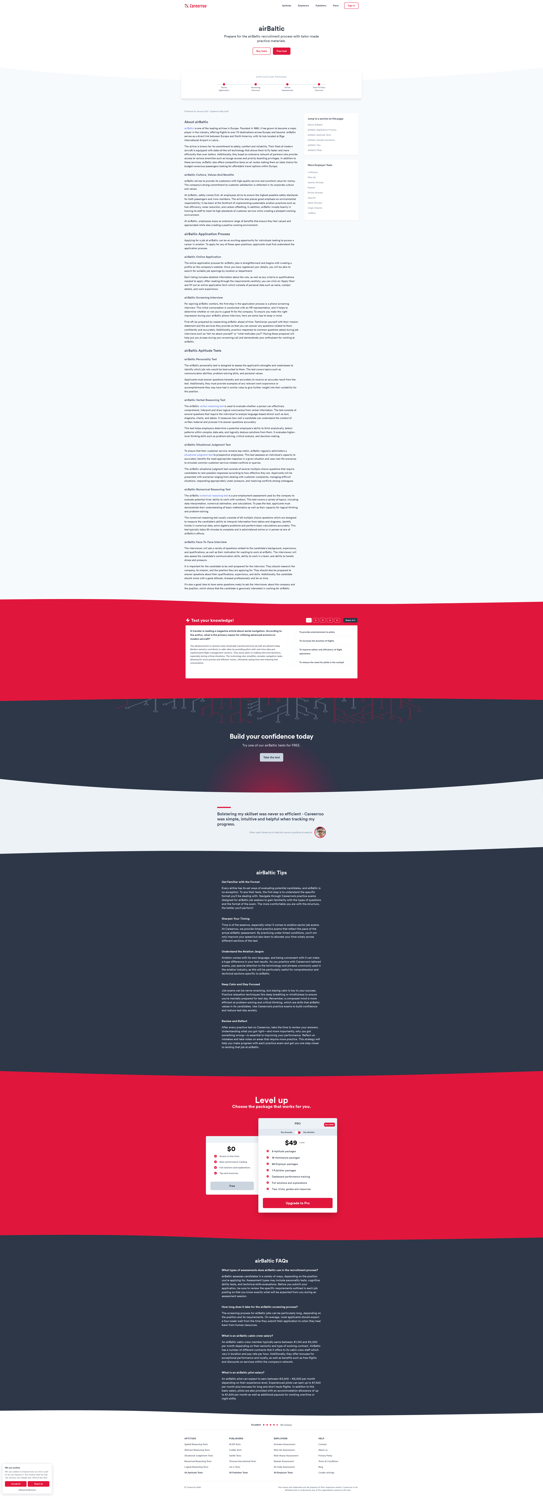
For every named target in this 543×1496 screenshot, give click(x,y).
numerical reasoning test (214, 495)
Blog (320, 1466)
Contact (322, 1444)
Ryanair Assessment (284, 1461)
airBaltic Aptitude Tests (319, 134)
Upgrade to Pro (298, 1203)
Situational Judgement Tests (198, 1455)
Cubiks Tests (235, 1449)
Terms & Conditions (328, 1461)
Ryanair (311, 187)
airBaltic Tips (314, 145)
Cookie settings (326, 1472)
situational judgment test (198, 454)
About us (322, 1449)
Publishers (321, 5)
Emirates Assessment (284, 1444)
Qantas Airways (316, 182)
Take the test (271, 757)
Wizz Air (312, 177)
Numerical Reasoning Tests (198, 1461)
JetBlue (312, 213)
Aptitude (286, 5)
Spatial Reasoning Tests (196, 1444)
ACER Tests (235, 1444)
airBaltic (189, 128)
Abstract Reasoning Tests (197, 1449)
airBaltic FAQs (315, 150)
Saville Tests (235, 1455)
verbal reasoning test (212, 406)
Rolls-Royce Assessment (286, 1455)
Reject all (38, 1483)
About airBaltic (315, 124)
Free (232, 1186)
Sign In (351, 5)
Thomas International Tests (242, 1461)
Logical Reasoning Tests (196, 1466)
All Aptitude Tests (193, 1472)
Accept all (15, 1483)
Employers (303, 5)
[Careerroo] (195, 5)
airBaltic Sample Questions (321, 140)
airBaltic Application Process (322, 129)
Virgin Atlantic (315, 207)
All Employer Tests (283, 1472)
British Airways (315, 192)
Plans (336, 5)
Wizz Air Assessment (284, 1449)
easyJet (312, 197)
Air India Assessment (284, 1466)
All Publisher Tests (238, 1472)
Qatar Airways (315, 202)
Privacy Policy (325, 1455)
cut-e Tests (234, 1466)
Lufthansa (313, 172)
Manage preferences (27, 1490)
